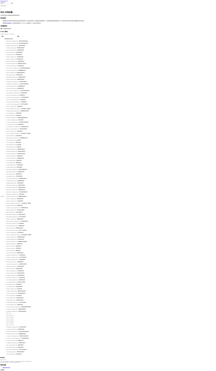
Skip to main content (4, 0)
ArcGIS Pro (2, 1)
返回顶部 (2, 369)
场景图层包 (9, 23)
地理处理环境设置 (6, 367)
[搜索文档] (12, 3)
